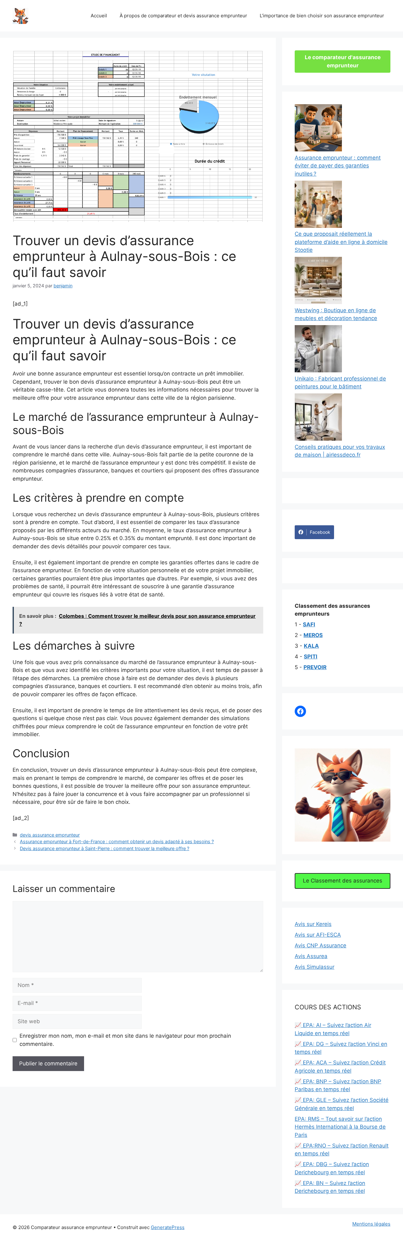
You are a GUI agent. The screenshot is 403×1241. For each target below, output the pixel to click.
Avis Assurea (311, 956)
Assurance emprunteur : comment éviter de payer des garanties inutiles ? (338, 166)
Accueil (99, 16)
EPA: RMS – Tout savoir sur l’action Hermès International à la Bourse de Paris (340, 1127)
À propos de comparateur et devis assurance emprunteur (183, 16)
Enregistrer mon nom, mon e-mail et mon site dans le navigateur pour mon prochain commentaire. (125, 1040)
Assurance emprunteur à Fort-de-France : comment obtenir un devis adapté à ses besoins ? (117, 841)
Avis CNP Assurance (320, 945)
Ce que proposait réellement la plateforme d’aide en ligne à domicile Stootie (341, 242)
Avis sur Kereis (313, 924)
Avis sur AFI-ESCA (318, 935)
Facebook (320, 532)
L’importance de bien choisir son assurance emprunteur (322, 16)
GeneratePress (167, 1227)
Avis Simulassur (314, 967)
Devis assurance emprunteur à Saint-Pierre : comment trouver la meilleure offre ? (104, 848)
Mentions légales (371, 1224)
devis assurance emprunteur (50, 835)
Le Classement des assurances (342, 880)
